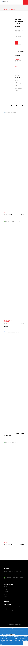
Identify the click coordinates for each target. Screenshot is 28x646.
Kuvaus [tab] (17, 75)
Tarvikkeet (17, 62)
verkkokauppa (14, 6)
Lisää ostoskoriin (19, 47)
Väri (16, 36)
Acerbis (18, 64)
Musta (18, 94)
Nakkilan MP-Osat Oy (17, 624)
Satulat (5, 212)
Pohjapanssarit (7, 431)
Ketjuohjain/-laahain (18, 61)
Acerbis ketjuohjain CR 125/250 (8, 325)
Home (5, 6)
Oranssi (22, 94)
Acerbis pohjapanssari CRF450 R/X (8, 435)
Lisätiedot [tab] (18, 77)
